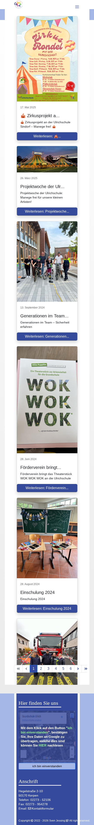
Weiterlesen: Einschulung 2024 (47, 608)
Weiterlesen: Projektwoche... (47, 211)
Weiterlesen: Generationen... (47, 336)
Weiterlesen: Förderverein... (47, 488)
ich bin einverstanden (47, 766)
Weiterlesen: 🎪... (47, 136)
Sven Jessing (57, 820)
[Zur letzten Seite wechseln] (86, 669)
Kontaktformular (43, 808)
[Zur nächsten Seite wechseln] (78, 669)
